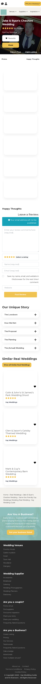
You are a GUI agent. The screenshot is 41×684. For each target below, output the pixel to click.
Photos (4, 59)
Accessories (7, 578)
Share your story (9, 616)
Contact (25, 666)
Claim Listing (31, 52)
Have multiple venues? (12, 658)
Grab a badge (8, 651)
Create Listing (8, 634)
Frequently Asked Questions (14, 623)
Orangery (6, 566)
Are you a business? (32, 4)
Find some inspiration (11, 613)
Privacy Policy (30, 669)
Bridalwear (7, 581)
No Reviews (19, 28)
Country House (9, 549)
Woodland (7, 563)
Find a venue (8, 606)
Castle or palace (9, 553)
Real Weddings (15, 495)
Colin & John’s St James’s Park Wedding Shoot (19, 394)
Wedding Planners (10, 591)
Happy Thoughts (32, 59)
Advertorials (7, 654)
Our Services (8, 641)
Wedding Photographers (12, 588)
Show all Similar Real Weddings (17, 365)
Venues (12, 11)
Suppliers (22, 11)
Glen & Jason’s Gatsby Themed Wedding (17, 432)
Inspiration (34, 11)
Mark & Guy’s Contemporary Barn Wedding (16, 471)
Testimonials (8, 644)
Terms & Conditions (13, 669)
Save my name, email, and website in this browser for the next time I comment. (23, 279)
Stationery (7, 594)
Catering (6, 584)
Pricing (6, 638)
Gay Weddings (11, 32)
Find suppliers (8, 609)
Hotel (5, 556)
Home (5, 495)
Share (10, 45)
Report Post (15, 52)
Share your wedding (11, 619)
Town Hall (7, 559)
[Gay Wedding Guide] (4, 14)
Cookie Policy (20, 672)
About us (16, 666)
